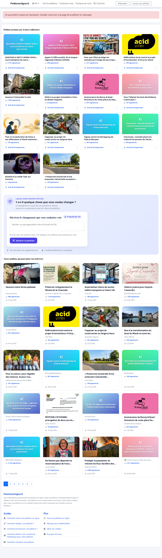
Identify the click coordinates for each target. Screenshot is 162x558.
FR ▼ (37, 3)
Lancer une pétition (141, 4)
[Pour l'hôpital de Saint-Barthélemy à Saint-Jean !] (140, 92)
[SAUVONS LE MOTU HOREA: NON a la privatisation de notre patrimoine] (22, 52)
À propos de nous (83, 3)
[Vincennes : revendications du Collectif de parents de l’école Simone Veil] (140, 132)
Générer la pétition (25, 240)
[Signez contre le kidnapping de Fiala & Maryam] (101, 132)
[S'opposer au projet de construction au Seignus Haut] (61, 132)
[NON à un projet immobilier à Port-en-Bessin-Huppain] (61, 92)
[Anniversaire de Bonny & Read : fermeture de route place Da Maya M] (101, 92)
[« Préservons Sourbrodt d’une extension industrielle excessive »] (61, 171)
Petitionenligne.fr (19, 3)
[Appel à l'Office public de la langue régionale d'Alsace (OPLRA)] (61, 52)
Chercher (100, 3)
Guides (7, 513)
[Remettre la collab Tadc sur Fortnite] (22, 171)
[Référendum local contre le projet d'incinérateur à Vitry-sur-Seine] (140, 52)
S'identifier (122, 4)
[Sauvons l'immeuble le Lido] (22, 91)
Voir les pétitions (50, 3)
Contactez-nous (66, 3)
